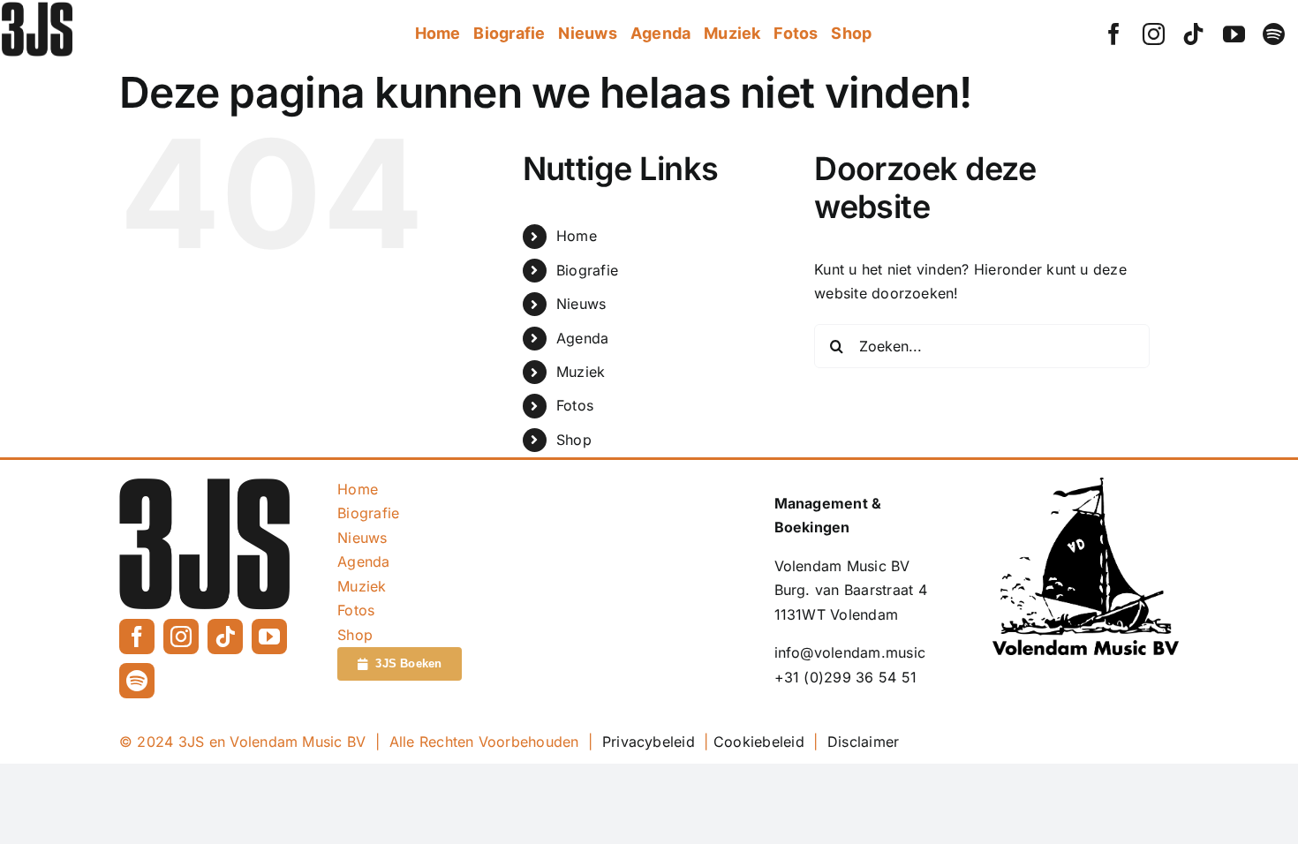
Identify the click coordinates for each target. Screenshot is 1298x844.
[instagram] (1154, 34)
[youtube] (1234, 34)
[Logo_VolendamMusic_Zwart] (1085, 485)
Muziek (580, 372)
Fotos (574, 405)
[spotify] (1274, 34)
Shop (574, 439)
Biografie (587, 270)
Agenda (582, 338)
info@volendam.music (850, 652)
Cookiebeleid (758, 741)
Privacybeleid (648, 741)
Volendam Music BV (842, 566)
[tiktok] (1193, 34)
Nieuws (581, 304)
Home (576, 236)
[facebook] (1114, 34)
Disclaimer (863, 741)
